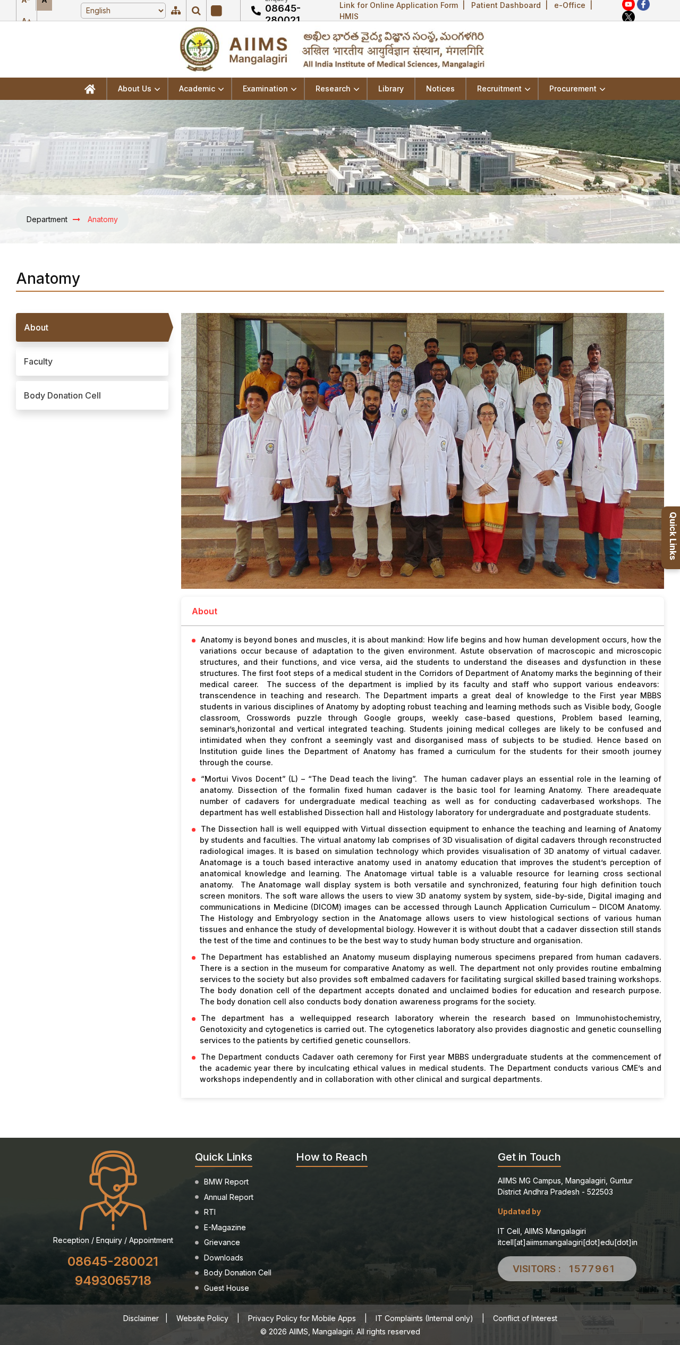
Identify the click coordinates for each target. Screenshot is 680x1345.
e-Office (569, 5)
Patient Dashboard (506, 5)
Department (47, 219)
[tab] (92, 327)
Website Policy (202, 1318)
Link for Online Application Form (398, 5)
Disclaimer (141, 1318)
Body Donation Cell (237, 1272)
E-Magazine (225, 1227)
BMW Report (226, 1181)
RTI (210, 1211)
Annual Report (228, 1197)
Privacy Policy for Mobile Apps (302, 1318)
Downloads (223, 1257)
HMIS (349, 16)
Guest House (226, 1287)
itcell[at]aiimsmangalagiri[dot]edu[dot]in (568, 1242)
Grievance (222, 1242)
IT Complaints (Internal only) (424, 1318)
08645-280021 (283, 14)
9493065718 (113, 1280)
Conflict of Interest (525, 1318)
